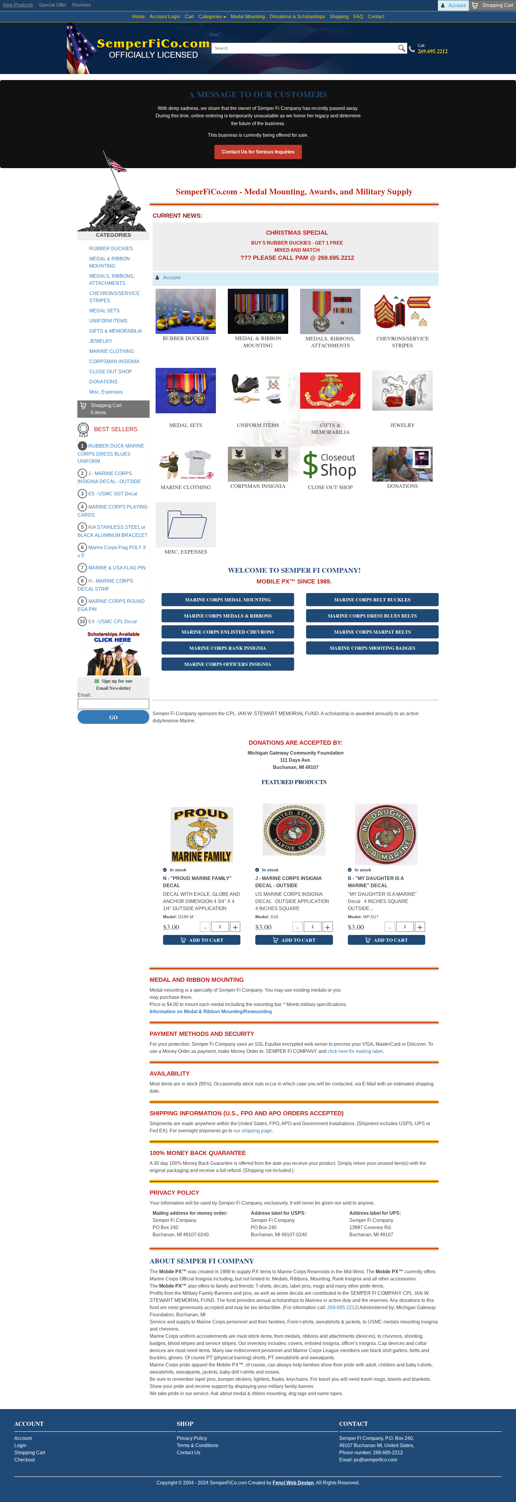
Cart (189, 16)
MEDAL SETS (104, 310)
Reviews (81, 4)
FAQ (358, 16)
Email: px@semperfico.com (368, 1459)
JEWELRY (100, 341)
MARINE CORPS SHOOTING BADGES (372, 647)
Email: (84, 695)
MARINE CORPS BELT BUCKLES (372, 599)
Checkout (24, 1459)
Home (138, 16)
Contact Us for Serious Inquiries (258, 151)
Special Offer (52, 4)
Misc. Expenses (106, 391)
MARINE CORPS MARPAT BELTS (372, 631)
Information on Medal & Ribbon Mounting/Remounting (211, 1011)
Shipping (339, 16)
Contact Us (188, 1452)
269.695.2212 (433, 51)
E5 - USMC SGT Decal (112, 493)
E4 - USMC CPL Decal (112, 621)
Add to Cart (206, 939)
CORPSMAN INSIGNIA (114, 361)
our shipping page (253, 1130)
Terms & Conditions (197, 1445)
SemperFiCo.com (228, 1482)
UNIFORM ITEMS (108, 320)
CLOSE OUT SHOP (110, 371)
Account (23, 1438)
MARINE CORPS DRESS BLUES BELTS (372, 615)
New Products (18, 4)
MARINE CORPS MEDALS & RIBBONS (228, 615)
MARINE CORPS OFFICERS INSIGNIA (227, 664)
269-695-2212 (342, 1307)
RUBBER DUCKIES (111, 248)
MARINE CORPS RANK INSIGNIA (227, 647)
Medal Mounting (248, 16)
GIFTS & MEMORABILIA (115, 331)
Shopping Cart (29, 1452)
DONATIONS (103, 381)
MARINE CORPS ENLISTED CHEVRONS (228, 631)
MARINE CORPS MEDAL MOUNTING (228, 599)
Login (20, 1445)
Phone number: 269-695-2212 (371, 1452)
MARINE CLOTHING (111, 351)
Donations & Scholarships (297, 16)
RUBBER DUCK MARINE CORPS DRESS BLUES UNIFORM (111, 453)
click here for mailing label (355, 1051)
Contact (376, 16)
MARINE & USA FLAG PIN (117, 567)
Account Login (165, 16)
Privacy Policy (192, 1438)
